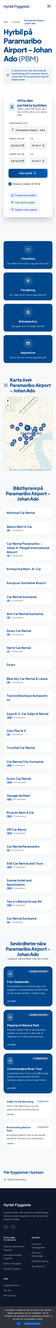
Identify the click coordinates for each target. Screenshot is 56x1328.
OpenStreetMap (26, 469)
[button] (28, 431)
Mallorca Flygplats (12, 1263)
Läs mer (12, 1001)
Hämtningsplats (18, 123)
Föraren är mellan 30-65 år (26, 184)
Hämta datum (16, 139)
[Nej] (52, 1317)
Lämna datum (16, 154)
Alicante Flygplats (12, 1268)
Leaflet (14, 469)
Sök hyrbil (28, 173)
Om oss (7, 1290)
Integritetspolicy (11, 1285)
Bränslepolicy (38, 1266)
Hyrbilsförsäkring (40, 1261)
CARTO (48, 469)
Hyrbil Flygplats (16, 6)
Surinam (16, 22)
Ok (18, 1323)
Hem (6, 22)
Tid (31, 139)
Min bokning (10, 1295)
